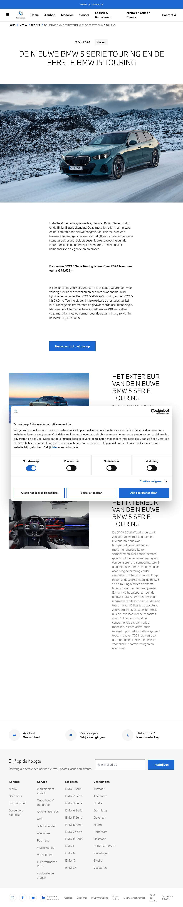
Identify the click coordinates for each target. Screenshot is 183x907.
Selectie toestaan (91, 492)
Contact (167, 15)
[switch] (71, 468)
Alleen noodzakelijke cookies (39, 492)
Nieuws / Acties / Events (138, 15)
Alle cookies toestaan (143, 492)
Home (35, 15)
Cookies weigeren (151, 481)
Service (84, 15)
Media (23, 25)
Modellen (67, 15)
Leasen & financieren (102, 15)
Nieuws (35, 25)
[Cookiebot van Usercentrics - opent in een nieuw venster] (153, 411)
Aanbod (49, 15)
